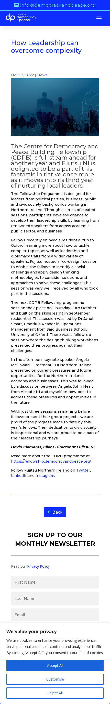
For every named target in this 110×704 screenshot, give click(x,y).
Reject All (55, 692)
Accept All (55, 665)
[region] (55, 663)
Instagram (45, 475)
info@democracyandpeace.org (58, 5)
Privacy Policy (38, 566)
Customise (55, 679)
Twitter (83, 470)
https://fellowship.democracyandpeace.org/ (51, 461)
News (42, 75)
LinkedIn (19, 475)
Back (57, 512)
